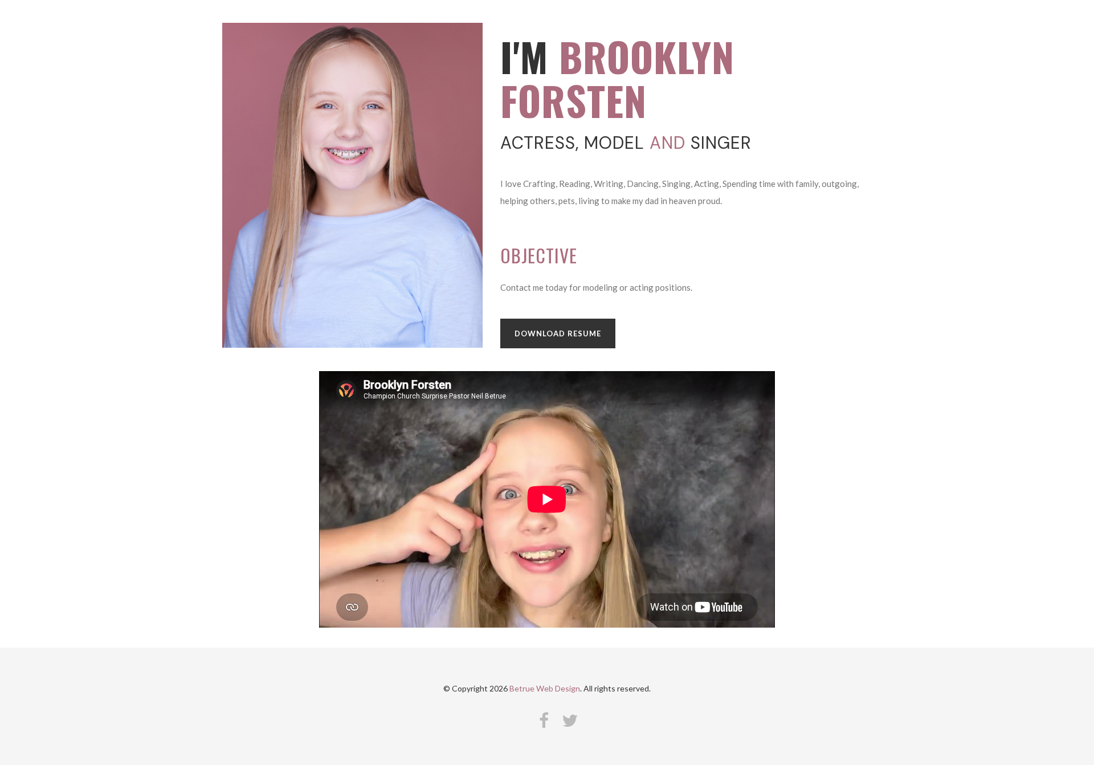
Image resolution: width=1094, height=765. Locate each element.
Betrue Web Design (544, 688)
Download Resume (558, 333)
